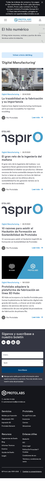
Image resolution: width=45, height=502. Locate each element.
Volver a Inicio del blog (22, 55)
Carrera (25, 422)
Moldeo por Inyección (9, 415)
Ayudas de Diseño (8, 452)
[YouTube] (13, 343)
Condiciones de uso (29, 455)
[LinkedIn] (4, 343)
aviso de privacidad (16, 381)
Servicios (6, 411)
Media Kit (25, 439)
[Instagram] (18, 343)
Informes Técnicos (8, 445)
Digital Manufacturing (10, 94)
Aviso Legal (26, 446)
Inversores (26, 419)
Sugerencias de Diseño (10, 438)
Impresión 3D (6, 422)
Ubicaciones (26, 426)
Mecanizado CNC (8, 419)
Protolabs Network (8, 426)
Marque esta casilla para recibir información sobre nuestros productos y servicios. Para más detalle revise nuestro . (23, 379)
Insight (4, 456)
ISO (23, 442)
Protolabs (27, 411)
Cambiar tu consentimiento (32, 471)
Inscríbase (22, 370)
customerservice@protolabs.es (14, 402)
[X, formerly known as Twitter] (9, 343)
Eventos (4, 449)
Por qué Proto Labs (29, 415)
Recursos (6, 434)
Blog (3, 442)
